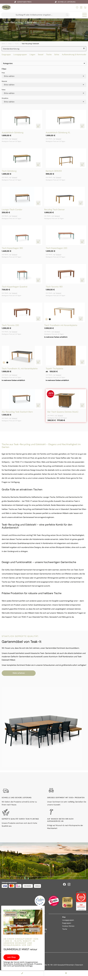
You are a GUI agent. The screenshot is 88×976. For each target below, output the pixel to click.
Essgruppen (66, 923)
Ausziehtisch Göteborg (12, 132)
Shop (10, 44)
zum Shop (11, 957)
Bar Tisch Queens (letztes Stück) (62, 411)
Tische (17, 44)
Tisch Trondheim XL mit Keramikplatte (20, 368)
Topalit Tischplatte (54, 368)
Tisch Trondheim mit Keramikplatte (60, 325)
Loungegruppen (20, 54)
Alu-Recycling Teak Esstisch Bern (17, 411)
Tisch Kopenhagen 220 (56, 248)
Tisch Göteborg (9, 171)
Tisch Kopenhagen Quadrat (14, 286)
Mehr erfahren (19, 673)
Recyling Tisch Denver (54, 209)
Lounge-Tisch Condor (12, 209)
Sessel (40, 54)
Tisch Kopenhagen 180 (12, 248)
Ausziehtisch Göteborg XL (58, 132)
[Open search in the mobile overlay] (35, 14)
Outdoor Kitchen (68, 926)
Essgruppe (6, 54)
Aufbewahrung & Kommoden (74, 54)
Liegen (32, 54)
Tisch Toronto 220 (10, 325)
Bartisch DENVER (54, 171)
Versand (14, 139)
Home (4, 44)
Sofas (56, 54)
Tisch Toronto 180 (54, 286)
